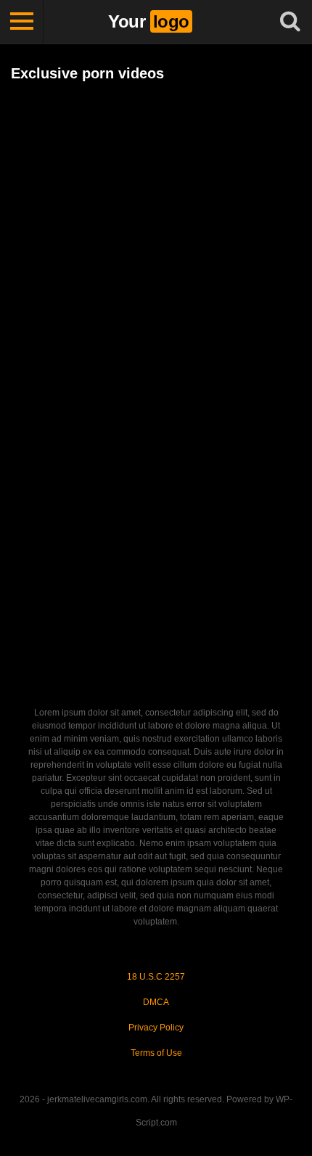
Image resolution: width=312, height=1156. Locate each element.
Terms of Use (156, 1053)
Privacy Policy (156, 1027)
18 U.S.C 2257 (156, 977)
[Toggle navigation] (22, 22)
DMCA (156, 1002)
